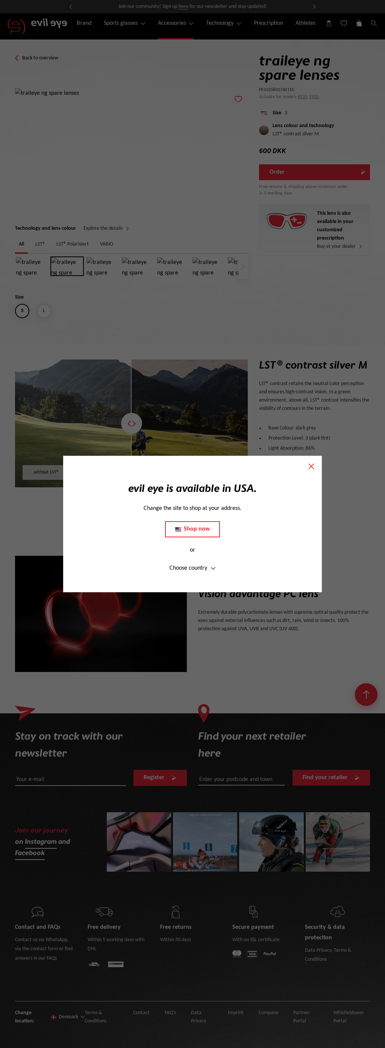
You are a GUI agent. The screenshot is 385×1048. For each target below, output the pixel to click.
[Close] (311, 466)
